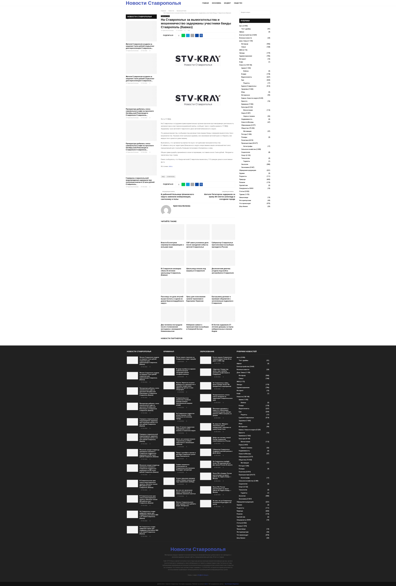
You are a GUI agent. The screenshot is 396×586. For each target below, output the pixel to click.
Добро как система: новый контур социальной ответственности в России (222, 439)
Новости (242, 65)
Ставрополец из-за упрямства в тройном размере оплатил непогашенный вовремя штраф (184, 401)
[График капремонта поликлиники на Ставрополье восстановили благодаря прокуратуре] (169, 467)
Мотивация (247, 131)
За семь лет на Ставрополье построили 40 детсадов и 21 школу (222, 502)
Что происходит (245, 203)
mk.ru (170, 166)
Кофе (241, 62)
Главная (205, 3)
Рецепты (246, 83)
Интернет (242, 59)
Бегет (206, 584)
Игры (243, 92)
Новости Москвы (247, 122)
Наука (243, 113)
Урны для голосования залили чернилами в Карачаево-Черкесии (195, 299)
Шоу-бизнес (243, 206)
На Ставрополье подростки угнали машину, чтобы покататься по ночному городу (185, 416)
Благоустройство (245, 35)
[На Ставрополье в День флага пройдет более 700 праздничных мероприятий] (205, 385)
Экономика (216, 3)
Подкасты (243, 176)
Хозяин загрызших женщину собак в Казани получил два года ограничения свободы (185, 480)
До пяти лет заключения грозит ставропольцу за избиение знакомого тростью (186, 491)
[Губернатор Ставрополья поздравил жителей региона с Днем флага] (205, 452)
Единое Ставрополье (248, 86)
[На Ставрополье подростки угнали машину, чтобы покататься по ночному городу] (169, 416)
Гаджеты (246, 161)
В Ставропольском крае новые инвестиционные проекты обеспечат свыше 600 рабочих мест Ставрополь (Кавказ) (148, 484)
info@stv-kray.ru (202, 575)
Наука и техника (249, 116)
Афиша (241, 32)
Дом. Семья (243, 41)
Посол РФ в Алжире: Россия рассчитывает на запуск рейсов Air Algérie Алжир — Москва (222, 476)
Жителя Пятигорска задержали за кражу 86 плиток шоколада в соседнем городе (219, 196)
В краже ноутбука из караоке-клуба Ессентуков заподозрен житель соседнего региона (186, 371)
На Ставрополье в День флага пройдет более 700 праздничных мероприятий (222, 384)
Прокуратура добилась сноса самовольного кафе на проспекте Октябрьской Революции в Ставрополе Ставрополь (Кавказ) (149, 391)
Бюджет (227, 3)
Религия (242, 182)
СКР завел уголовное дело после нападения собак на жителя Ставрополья (197, 245)
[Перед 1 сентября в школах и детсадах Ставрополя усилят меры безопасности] (169, 455)
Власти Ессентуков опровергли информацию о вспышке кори (172, 245)
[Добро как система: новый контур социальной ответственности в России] (205, 440)
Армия (243, 68)
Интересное (245, 95)
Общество (238, 3)
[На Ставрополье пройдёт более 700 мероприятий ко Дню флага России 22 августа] (205, 464)
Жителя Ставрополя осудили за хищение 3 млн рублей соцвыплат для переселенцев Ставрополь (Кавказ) (149, 361)
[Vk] (267, 3)
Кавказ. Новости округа (249, 98)
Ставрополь (170, 176)
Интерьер (244, 44)
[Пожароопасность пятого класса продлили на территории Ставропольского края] (205, 397)
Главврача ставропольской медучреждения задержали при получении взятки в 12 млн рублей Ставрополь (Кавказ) (149, 422)
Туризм (241, 194)
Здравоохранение (245, 56)
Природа (242, 179)
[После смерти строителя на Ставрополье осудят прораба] (169, 360)
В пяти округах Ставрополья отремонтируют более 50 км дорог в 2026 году (222, 359)
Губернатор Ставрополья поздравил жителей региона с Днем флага (223, 451)
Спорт (243, 155)
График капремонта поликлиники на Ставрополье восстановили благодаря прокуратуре (185, 467)
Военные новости (245, 38)
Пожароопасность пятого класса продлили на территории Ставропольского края (223, 397)
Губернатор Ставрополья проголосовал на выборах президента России (223, 245)
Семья (243, 47)
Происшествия (165, 16)
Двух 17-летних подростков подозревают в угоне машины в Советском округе (185, 428)
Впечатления (248, 110)
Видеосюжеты (246, 77)
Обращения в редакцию (247, 170)
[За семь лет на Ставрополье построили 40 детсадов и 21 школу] (205, 503)
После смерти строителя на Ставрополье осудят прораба (186, 358)
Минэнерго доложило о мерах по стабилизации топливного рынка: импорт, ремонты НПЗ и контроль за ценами (222, 412)
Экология (244, 164)
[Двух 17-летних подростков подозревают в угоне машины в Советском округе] (169, 430)
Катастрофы (247, 146)
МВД (163, 176)
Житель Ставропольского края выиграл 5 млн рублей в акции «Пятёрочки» (186, 503)
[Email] (264, 3)
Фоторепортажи (245, 200)
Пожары (244, 137)
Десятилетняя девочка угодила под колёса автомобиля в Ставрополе (223, 271)
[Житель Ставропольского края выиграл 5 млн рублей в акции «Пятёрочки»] (169, 505)
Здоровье (244, 89)
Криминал (244, 104)
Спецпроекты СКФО (246, 188)
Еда (242, 80)
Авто (241, 26)
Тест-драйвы (246, 29)
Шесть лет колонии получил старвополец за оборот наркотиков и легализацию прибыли (185, 441)
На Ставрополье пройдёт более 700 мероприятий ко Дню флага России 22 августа (222, 463)
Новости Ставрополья (153, 3)
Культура (244, 107)
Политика (244, 140)
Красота (244, 101)
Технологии (245, 158)
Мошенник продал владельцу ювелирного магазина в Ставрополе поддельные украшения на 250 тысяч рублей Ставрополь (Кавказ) (149, 453)
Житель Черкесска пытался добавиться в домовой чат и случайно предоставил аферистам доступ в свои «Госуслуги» (185, 386)
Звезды (242, 53)
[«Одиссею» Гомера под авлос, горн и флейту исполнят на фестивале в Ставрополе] (205, 372)
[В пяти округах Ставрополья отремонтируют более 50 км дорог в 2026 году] (205, 360)
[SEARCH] (268, 12)
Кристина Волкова (168, 30)
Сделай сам (243, 185)
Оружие (242, 173)
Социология (245, 152)
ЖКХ (240, 50)
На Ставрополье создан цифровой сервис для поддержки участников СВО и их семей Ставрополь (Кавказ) (149, 515)
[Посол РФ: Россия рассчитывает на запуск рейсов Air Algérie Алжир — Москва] (205, 490)
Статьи (241, 191)
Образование (246, 125)
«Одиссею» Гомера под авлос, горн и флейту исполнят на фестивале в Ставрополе (221, 371)
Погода (244, 134)
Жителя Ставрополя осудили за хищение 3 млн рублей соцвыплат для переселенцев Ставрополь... (140, 46)
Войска (246, 71)
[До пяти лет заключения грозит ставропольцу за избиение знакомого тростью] (169, 493)
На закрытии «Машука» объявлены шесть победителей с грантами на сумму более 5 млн (222, 426)
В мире (243, 74)
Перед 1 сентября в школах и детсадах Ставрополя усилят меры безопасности (186, 454)
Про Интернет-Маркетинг (232, 584)
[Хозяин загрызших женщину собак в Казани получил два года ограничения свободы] (169, 481)
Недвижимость (246, 119)
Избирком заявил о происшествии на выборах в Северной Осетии (197, 327)
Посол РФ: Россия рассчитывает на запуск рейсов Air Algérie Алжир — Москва (222, 489)
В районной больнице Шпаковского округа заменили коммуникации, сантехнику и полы (177, 196)
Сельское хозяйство (248, 149)
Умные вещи (243, 197)
